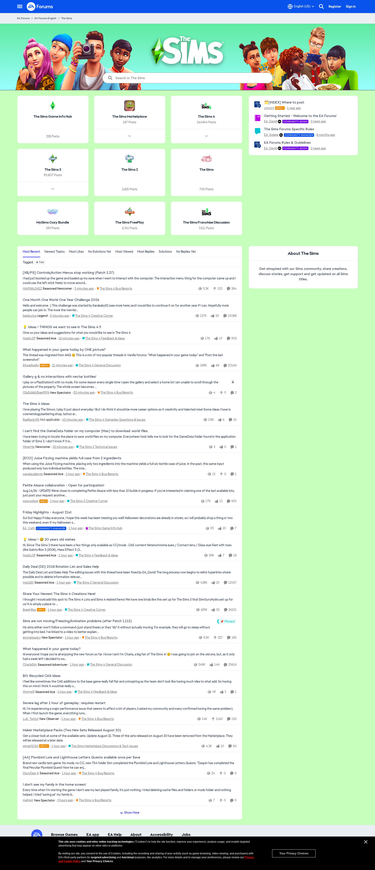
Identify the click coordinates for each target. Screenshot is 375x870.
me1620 (28, 582)
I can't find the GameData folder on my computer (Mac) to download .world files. (85, 431)
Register (335, 6)
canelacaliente (33, 474)
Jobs (186, 834)
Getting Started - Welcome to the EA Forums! (300, 116)
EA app (92, 834)
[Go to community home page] (40, 6)
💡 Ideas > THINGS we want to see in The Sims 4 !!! (62, 327)
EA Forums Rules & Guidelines (287, 142)
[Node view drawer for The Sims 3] (52, 189)
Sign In (351, 6)
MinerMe (29, 447)
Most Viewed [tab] (124, 252)
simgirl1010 (30, 746)
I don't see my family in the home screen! (54, 784)
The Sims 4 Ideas (36, 404)
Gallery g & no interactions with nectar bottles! (59, 376)
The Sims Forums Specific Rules (289, 129)
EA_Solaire (271, 135)
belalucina (29, 316)
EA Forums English (45, 18)
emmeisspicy (32, 638)
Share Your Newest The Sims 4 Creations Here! (59, 594)
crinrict (269, 108)
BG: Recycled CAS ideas (42, 676)
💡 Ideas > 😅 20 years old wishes (49, 539)
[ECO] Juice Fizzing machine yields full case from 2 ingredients (72, 458)
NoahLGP (29, 338)
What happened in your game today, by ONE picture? (64, 349)
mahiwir (28, 800)
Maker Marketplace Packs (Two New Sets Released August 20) (72, 730)
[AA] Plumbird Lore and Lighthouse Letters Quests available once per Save (81, 757)
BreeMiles (29, 610)
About (135, 834)
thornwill (29, 692)
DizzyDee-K (31, 773)
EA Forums (23, 18)
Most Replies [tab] (146, 252)
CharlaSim (30, 664)
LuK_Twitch (31, 719)
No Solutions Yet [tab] (99, 252)
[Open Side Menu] (20, 6)
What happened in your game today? (52, 649)
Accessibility (161, 834)
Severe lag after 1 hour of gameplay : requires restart (64, 703)
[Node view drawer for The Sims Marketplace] (129, 136)
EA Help (115, 834)
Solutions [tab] (165, 252)
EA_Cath (29, 528)
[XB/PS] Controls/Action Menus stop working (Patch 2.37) (68, 273)
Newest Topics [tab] (54, 252)
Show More (131, 813)
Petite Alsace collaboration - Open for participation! (63, 485)
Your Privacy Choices (293, 853)
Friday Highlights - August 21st (47, 512)
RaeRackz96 (31, 420)
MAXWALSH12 (32, 289)
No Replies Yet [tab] (186, 252)
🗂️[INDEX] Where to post (284, 102)
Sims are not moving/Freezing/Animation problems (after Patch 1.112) (77, 621)
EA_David (270, 121)
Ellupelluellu (31, 365)
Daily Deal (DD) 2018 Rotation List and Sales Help (61, 566)
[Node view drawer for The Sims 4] (206, 136)
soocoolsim (30, 501)
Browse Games (64, 834)
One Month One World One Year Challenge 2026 (61, 300)
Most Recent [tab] (31, 252)
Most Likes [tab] (76, 252)
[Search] (321, 6)
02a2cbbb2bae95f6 (36, 392)
